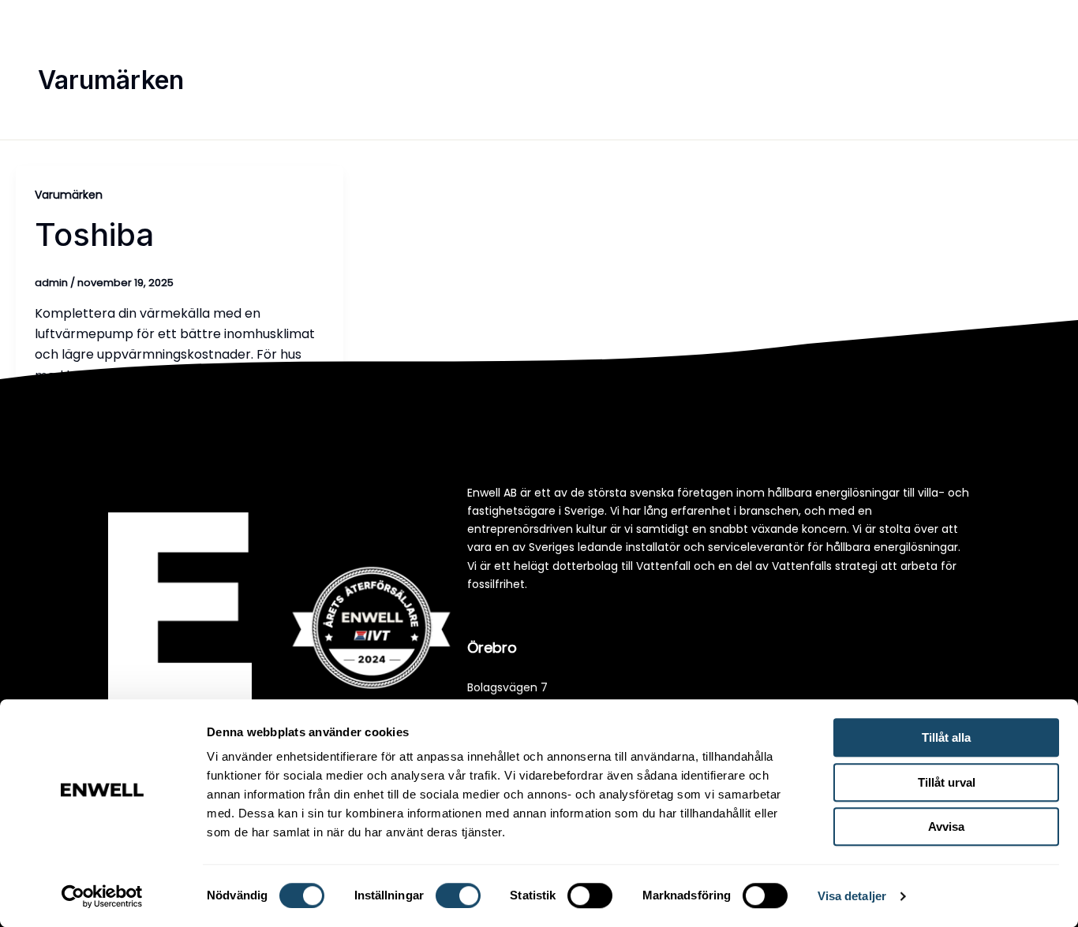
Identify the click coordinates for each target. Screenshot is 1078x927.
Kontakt (945, 59)
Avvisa (946, 826)
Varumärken (69, 195)
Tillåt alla (946, 737)
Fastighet (629, 20)
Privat (549, 20)
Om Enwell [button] (848, 59)
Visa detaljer (852, 896)
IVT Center (766, 59)
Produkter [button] (466, 59)
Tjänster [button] (561, 59)
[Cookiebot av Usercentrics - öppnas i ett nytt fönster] (102, 896)
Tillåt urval (946, 782)
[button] (511, 59)
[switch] (458, 895)
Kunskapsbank (672, 59)
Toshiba (94, 234)
